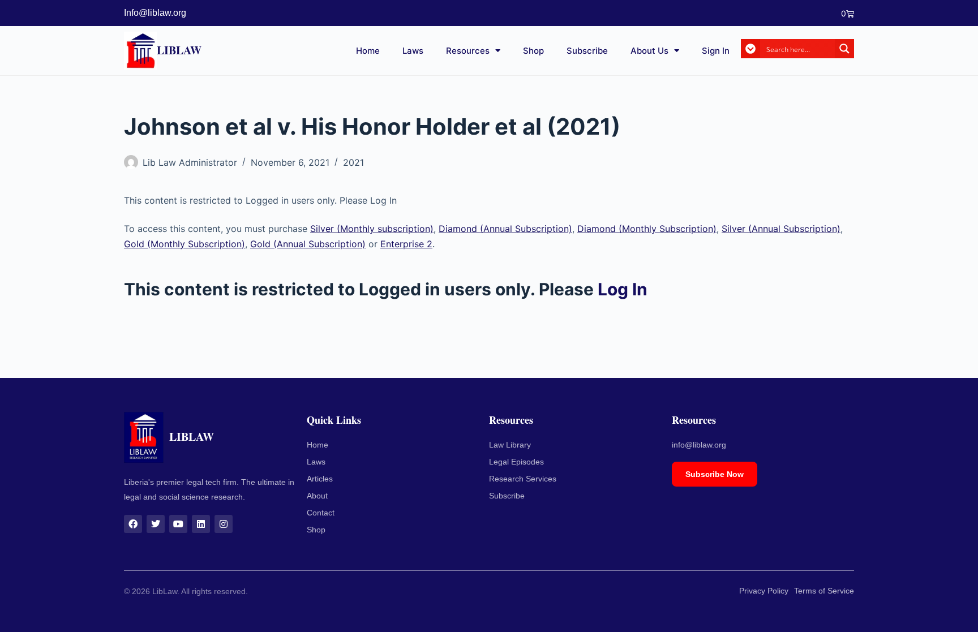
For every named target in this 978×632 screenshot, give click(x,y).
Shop (533, 50)
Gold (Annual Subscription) (308, 244)
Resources (468, 50)
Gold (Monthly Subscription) (184, 244)
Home (368, 50)
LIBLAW (179, 50)
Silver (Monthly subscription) (372, 228)
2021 (353, 162)
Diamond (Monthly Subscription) (647, 228)
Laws (412, 50)
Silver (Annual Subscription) (781, 228)
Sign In (716, 50)
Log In (622, 289)
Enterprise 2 (406, 244)
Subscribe (587, 50)
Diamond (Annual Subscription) (505, 228)
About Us (649, 50)
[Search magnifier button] (844, 48)
